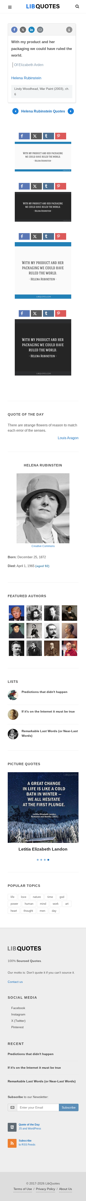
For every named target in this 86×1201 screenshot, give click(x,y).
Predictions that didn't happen (44, 692)
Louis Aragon (68, 438)
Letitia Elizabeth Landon (43, 849)
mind (43, 903)
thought (28, 910)
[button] (77, 5)
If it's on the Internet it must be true (48, 711)
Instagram (18, 1014)
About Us (65, 1189)
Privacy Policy (45, 1189)
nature (37, 897)
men (42, 910)
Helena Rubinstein (26, 78)
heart (14, 910)
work (56, 903)
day (54, 910)
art (67, 903)
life (12, 897)
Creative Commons (43, 546)
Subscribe (69, 1107)
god (62, 897)
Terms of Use (22, 1189)
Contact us (15, 982)
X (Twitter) (18, 1020)
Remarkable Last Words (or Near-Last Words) (42, 1081)
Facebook (18, 1008)
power (14, 903)
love (23, 897)
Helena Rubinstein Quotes (43, 111)
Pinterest (17, 1027)
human (29, 903)
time (50, 897)
